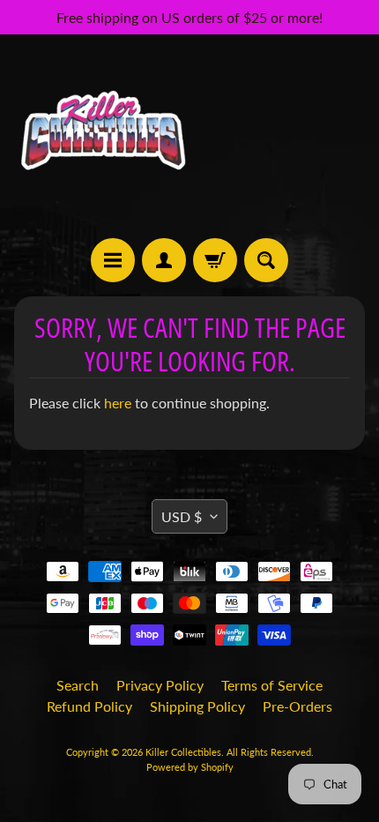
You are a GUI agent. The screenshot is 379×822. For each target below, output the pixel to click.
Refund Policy (89, 706)
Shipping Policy (197, 706)
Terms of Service (272, 684)
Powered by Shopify (190, 767)
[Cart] (215, 260)
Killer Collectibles (183, 752)
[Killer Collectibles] (102, 136)
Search (77, 684)
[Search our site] (266, 260)
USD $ (181, 516)
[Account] (164, 260)
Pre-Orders (297, 706)
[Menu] (113, 260)
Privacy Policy (160, 684)
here (117, 402)
